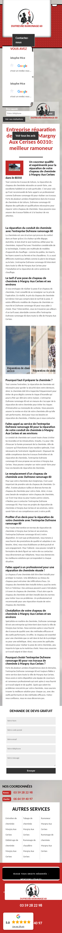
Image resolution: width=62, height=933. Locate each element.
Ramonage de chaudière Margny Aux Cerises (29, 848)
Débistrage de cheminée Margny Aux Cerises (12, 848)
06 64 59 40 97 (23, 799)
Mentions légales (31, 879)
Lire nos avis (18, 927)
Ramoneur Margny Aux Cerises (46, 824)
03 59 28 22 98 (23, 792)
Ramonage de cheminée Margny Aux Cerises (47, 843)
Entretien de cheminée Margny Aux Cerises (11, 826)
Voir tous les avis (25, 135)
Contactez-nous (22, 40)
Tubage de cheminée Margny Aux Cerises (28, 826)
